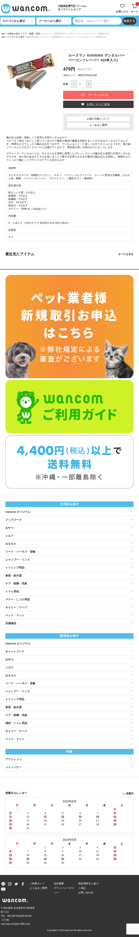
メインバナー (13, 767)
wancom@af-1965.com (18, 924)
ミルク (9, 535)
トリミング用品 (14, 567)
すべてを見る (126, 254)
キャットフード (14, 651)
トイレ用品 (12, 591)
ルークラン (32, 37)
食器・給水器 (13, 575)
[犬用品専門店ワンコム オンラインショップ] (27, 9)
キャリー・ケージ (16, 607)
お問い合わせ (85, 892)
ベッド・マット (14, 615)
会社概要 (59, 883)
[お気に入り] (122, 4)
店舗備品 (10, 623)
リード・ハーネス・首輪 (20, 551)
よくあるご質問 (98, 125)
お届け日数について (98, 118)
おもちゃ (10, 543)
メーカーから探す (16, 37)
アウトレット (13, 759)
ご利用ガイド (37, 883)
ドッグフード (13, 519)
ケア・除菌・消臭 (31, 33)
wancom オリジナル (17, 511)
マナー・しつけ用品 (17, 599)
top (3, 33)
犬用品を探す (13, 33)
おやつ (9, 527)
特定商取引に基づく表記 (88, 885)
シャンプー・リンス (17, 559)
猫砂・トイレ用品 (16, 722)
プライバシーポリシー (64, 890)
